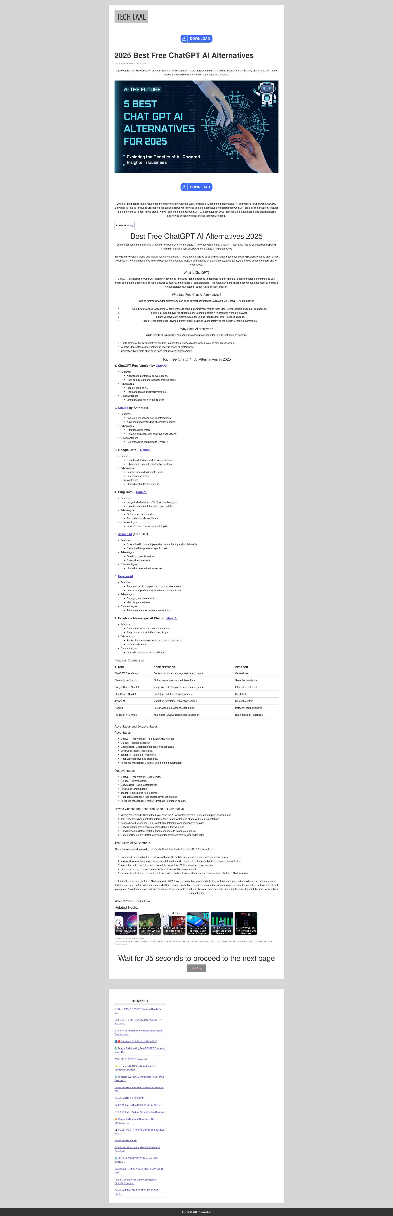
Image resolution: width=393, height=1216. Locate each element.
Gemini (145, 449)
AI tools (151, 941)
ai (129, 941)
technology (121, 944)
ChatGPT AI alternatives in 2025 (206, 941)
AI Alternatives (138, 941)
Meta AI (171, 618)
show (129, 225)
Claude (123, 407)
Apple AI (160, 941)
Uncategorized (136, 938)
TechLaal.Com (205, 1211)
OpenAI (161, 365)
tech (269, 941)
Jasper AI (125, 534)
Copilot (141, 492)
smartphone (260, 941)
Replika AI (125, 576)
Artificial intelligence (177, 941)
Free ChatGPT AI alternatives (238, 941)
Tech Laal (131, 16)
